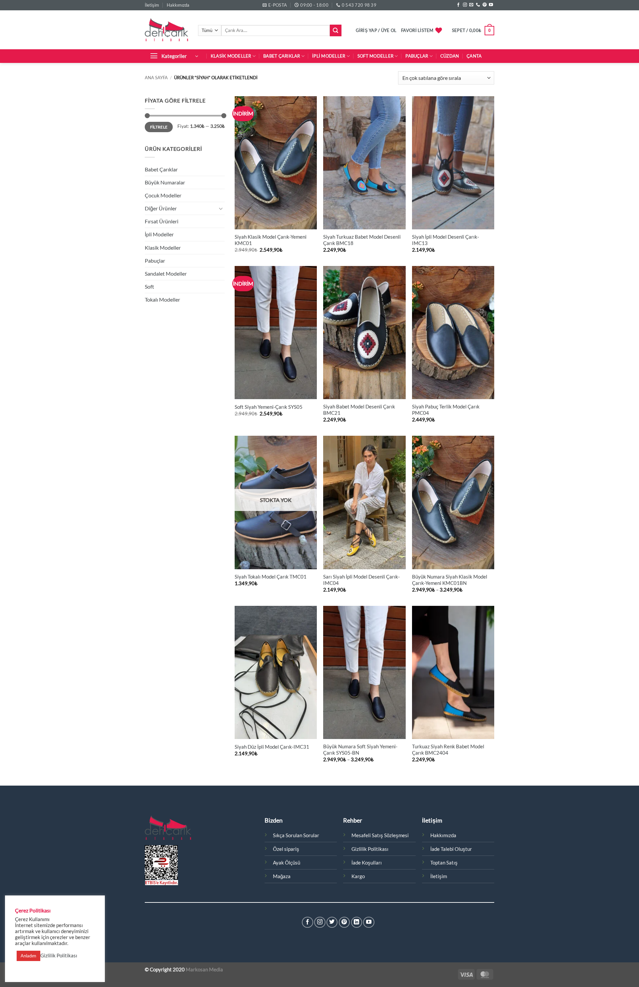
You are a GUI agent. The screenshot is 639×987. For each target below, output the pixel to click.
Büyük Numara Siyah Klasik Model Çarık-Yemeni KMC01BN (449, 580)
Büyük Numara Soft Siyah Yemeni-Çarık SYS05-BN (360, 750)
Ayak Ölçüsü (286, 862)
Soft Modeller (375, 56)
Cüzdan (449, 56)
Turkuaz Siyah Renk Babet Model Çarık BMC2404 (448, 750)
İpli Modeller (328, 56)
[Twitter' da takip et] (332, 922)
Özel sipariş (286, 849)
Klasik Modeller (231, 56)
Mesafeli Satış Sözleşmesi (380, 835)
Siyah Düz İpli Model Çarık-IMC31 (272, 747)
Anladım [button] (28, 955)
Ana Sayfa (156, 77)
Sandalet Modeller (166, 273)
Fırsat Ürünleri (161, 221)
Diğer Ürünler (161, 208)
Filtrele (159, 126)
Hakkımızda (178, 5)
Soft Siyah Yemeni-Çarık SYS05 (269, 407)
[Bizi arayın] (478, 5)
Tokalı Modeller (162, 299)
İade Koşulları (366, 862)
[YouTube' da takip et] (491, 5)
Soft (149, 286)
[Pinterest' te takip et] (485, 5)
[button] (376, 30)
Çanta (474, 56)
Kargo (358, 876)
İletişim (152, 5)
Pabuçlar (416, 56)
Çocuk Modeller (163, 195)
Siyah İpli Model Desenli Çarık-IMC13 (445, 240)
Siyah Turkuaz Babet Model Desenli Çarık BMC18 (362, 240)
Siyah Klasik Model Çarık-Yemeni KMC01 (271, 240)
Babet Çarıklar (281, 56)
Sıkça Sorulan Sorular (296, 835)
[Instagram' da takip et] (465, 5)
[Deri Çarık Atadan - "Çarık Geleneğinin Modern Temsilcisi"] (166, 29)
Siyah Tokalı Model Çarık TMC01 (271, 577)
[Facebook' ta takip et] (458, 5)
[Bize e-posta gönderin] (471, 5)
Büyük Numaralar (165, 182)
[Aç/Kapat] (221, 208)
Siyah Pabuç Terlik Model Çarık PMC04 (446, 410)
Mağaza (282, 876)
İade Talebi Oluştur (451, 849)
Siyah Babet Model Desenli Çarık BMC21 (359, 410)
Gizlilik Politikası (369, 849)
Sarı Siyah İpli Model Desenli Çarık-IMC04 (361, 580)
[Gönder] (335, 30)
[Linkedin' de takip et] (356, 922)
